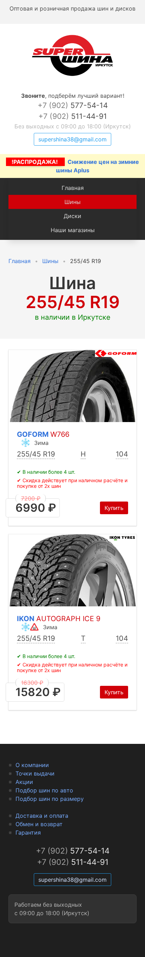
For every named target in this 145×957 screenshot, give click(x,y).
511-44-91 (72, 116)
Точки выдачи (35, 773)
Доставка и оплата (41, 815)
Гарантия (28, 832)
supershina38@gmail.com (72, 139)
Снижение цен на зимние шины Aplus (75, 166)
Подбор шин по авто (44, 790)
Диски (72, 215)
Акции (24, 781)
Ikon (58, 618)
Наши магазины (73, 230)
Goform (43, 434)
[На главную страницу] (72, 75)
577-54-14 (73, 105)
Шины (72, 201)
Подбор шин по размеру (49, 798)
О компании (32, 764)
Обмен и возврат (39, 824)
